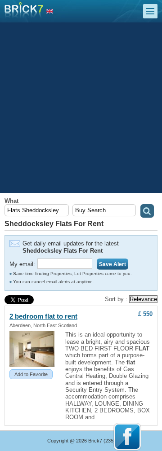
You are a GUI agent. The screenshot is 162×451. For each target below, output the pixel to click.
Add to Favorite (31, 374)
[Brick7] (49, 11)
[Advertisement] (81, 107)
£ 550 (145, 314)
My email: (22, 264)
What (11, 200)
